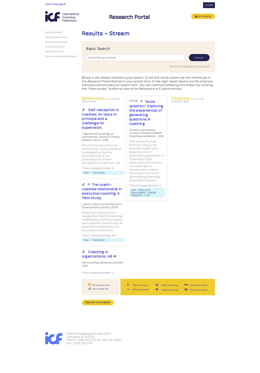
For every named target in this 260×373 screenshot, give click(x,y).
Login (209, 5)
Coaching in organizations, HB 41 (99, 254)
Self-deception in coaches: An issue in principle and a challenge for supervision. (100, 119)
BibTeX (152, 192)
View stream (99, 172)
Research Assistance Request (61, 56)
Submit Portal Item (55, 46)
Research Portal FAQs (56, 41)
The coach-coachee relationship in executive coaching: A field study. (102, 191)
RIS (148, 195)
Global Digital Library (56, 37)
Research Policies (54, 51)
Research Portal (53, 32)
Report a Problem (98, 302)
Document (145, 190)
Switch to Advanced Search (189, 66)
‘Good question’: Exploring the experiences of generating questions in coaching (146, 112)
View (86, 172)
